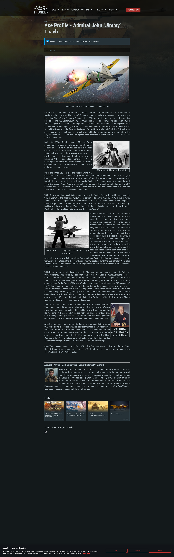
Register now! (133, 10)
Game (54, 10)
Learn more (86, 553)
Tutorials (75, 10)
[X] (45, 432)
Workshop (85, 10)
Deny (116, 551)
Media (63, 10)
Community (99, 10)
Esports (111, 10)
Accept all (138, 551)
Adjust (160, 551)
